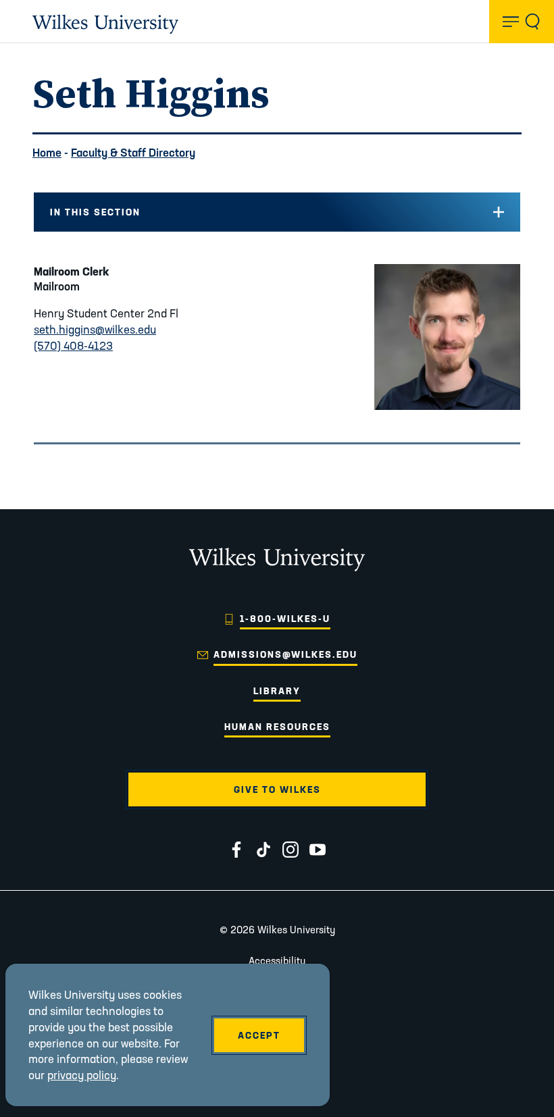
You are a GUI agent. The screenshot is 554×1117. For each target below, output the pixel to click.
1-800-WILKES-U (285, 619)
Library (277, 691)
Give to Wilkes (277, 789)
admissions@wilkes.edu (285, 654)
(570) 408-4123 (73, 345)
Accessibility (277, 960)
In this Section (95, 212)
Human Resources (277, 727)
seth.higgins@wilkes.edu (95, 329)
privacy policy (81, 1075)
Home (46, 152)
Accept (259, 1035)
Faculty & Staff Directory (133, 152)
